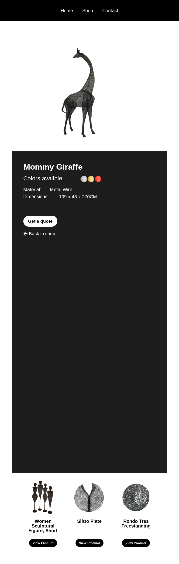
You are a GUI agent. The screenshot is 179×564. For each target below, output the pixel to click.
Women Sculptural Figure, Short (43, 526)
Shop (87, 10)
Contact (110, 10)
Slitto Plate (89, 521)
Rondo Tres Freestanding (136, 523)
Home (67, 10)
